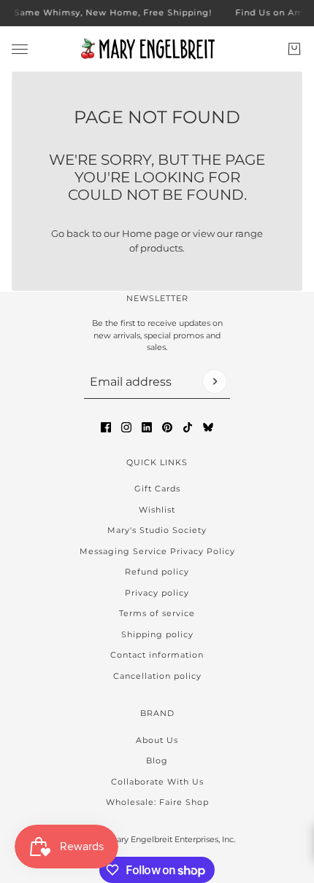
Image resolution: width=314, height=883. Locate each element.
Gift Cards (157, 488)
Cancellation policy (157, 676)
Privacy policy (157, 593)
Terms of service (157, 613)
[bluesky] (208, 427)
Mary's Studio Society (157, 530)
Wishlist (157, 510)
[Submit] (214, 381)
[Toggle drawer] (20, 48)
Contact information (157, 655)
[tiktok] (188, 427)
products (161, 248)
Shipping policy (157, 634)
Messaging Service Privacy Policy (157, 551)
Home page (150, 233)
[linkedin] (147, 427)
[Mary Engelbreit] (157, 49)
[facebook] (106, 427)
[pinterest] (167, 427)
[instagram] (126, 427)
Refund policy (157, 572)
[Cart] (294, 49)
